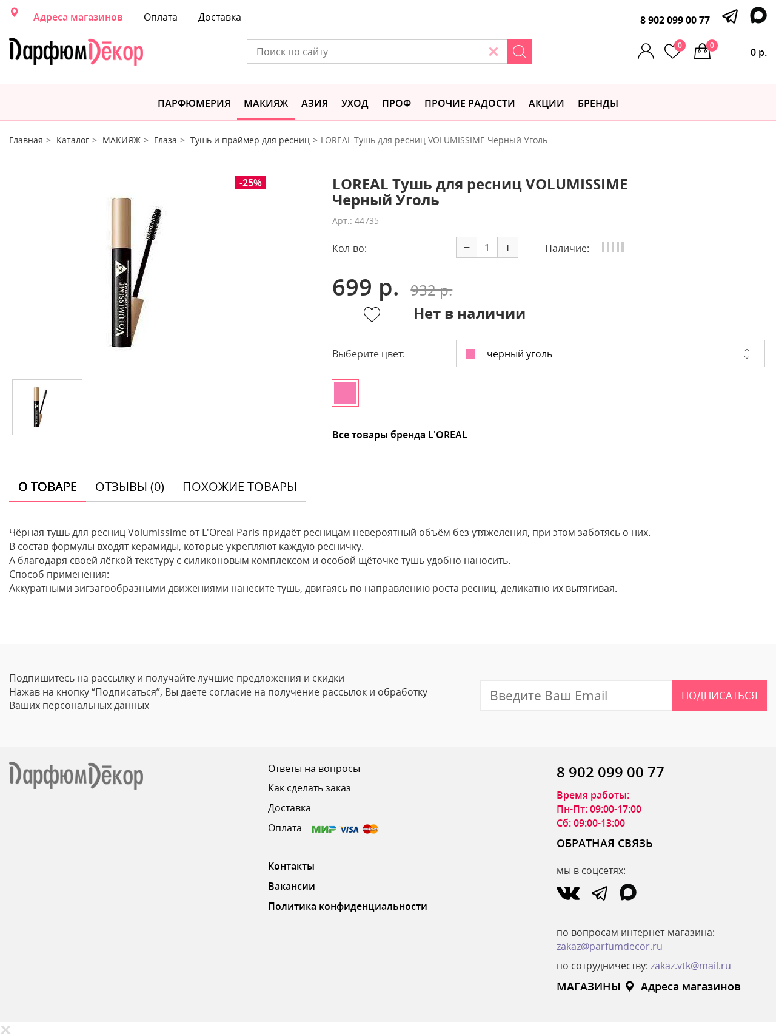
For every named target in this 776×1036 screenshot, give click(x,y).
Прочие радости (469, 103)
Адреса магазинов (78, 17)
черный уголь (518, 354)
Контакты (291, 866)
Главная (26, 140)
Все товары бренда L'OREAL (399, 434)
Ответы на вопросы (314, 768)
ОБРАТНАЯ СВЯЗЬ (605, 843)
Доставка (219, 17)
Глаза (165, 140)
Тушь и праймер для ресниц (250, 140)
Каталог (72, 140)
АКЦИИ (546, 103)
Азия (314, 103)
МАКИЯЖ (266, 103)
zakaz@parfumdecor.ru (610, 946)
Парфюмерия (194, 103)
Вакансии (291, 886)
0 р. (738, 49)
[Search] (519, 51)
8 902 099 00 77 (675, 20)
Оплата (161, 17)
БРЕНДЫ (598, 103)
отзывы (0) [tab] (129, 486)
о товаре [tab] (47, 486)
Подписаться (719, 695)
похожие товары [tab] (239, 486)
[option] (162, 273)
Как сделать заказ (309, 787)
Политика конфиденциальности (347, 906)
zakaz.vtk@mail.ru (691, 965)
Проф (396, 103)
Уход (355, 103)
